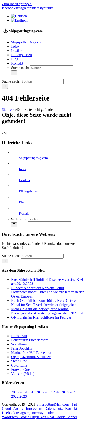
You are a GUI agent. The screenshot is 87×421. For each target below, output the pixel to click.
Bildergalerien (28, 191)
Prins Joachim (21, 348)
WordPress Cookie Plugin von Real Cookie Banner (39, 417)
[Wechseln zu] (19, 16)
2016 (40, 392)
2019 (65, 392)
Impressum (34, 408)
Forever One (20, 369)
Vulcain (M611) (22, 374)
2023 (23, 396)
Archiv (18, 408)
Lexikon (24, 180)
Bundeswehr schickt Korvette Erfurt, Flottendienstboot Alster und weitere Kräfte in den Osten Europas (47, 292)
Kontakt (24, 213)
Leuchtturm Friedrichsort (29, 340)
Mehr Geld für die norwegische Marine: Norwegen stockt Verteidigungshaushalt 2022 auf (47, 311)
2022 (15, 396)
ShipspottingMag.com (33, 158)
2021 (73, 392)
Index (22, 169)
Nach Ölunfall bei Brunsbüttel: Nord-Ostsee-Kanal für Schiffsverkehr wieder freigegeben (44, 303)
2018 (56, 392)
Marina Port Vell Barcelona (31, 353)
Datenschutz (54, 408)
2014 (23, 392)
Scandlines (19, 344)
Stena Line (19, 361)
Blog (22, 202)
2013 (15, 392)
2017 (48, 392)
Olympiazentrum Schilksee (31, 357)
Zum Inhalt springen (17, 4)
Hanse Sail (19, 336)
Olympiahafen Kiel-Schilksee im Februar (41, 317)
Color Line (19, 365)
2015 (31, 392)
